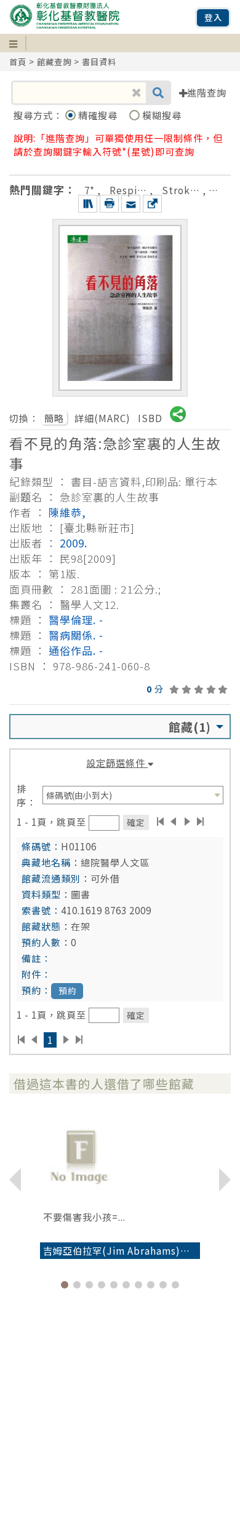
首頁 (17, 62)
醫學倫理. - (76, 619)
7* (89, 190)
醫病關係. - (76, 635)
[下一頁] (187, 821)
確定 (136, 822)
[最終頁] (201, 821)
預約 (67, 991)
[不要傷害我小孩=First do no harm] (120, 1155)
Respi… (128, 190)
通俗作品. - (76, 650)
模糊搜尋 (162, 115)
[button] (64, 1284)
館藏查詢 (54, 62)
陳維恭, (67, 512)
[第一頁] (160, 821)
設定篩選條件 (117, 762)
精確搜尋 (99, 115)
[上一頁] (173, 821)
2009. (73, 543)
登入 (213, 17)
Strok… (181, 190)
